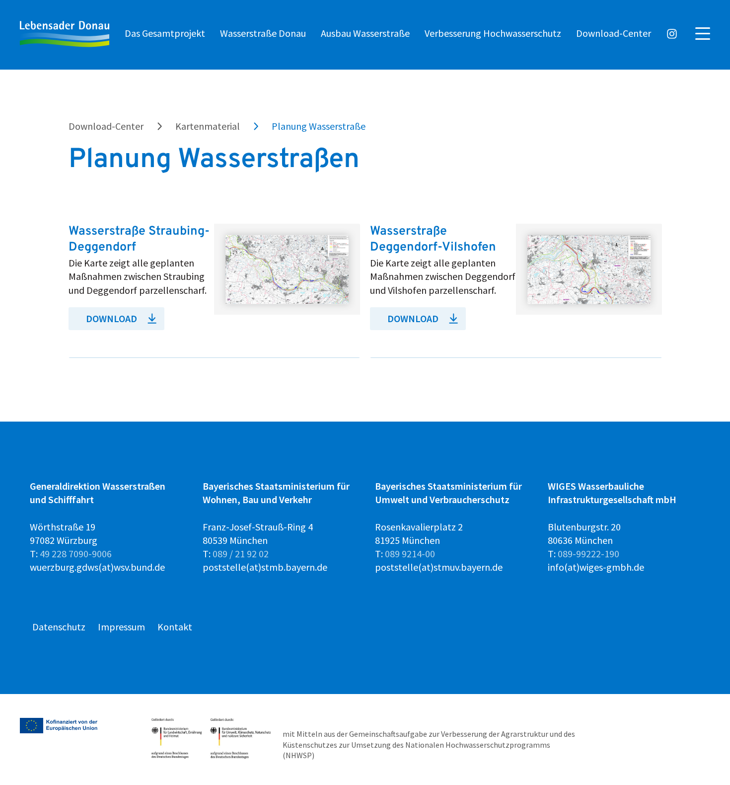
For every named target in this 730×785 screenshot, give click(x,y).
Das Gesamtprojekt (165, 33)
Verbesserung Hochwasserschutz (493, 33)
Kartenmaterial (207, 126)
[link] (215, 291)
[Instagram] (671, 34)
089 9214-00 (410, 553)
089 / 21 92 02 (241, 553)
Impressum (121, 626)
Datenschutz (58, 626)
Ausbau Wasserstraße (365, 33)
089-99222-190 (588, 553)
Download (111, 318)
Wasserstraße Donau (263, 33)
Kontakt (174, 626)
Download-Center (613, 33)
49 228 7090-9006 (76, 553)
